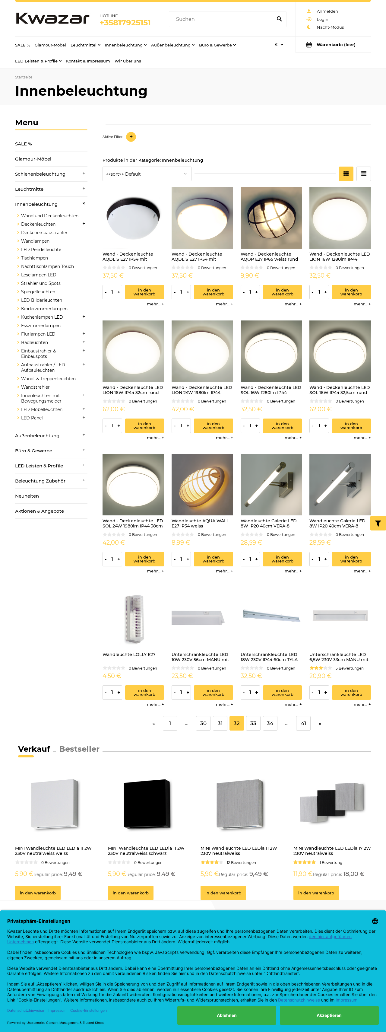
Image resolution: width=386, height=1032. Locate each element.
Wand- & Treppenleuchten (48, 378)
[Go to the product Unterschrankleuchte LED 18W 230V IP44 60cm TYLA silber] (271, 618)
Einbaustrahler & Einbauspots (38, 353)
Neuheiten (27, 496)
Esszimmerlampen (41, 325)
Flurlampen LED (38, 334)
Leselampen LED (38, 275)
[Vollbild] (363, 174)
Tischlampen (34, 258)
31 (220, 723)
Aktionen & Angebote (39, 511)
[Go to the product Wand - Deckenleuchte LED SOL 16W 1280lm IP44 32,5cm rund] (271, 351)
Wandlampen (35, 241)
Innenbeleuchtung (36, 204)
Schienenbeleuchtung (40, 174)
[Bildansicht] (346, 174)
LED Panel (32, 418)
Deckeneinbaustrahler (44, 232)
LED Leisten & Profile (39, 466)
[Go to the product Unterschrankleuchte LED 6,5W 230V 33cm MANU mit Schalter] (340, 618)
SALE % (23, 144)
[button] (155, 303)
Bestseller (79, 749)
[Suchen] (279, 19)
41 (303, 723)
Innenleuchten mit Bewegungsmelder (41, 398)
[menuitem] (22, 44)
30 (203, 723)
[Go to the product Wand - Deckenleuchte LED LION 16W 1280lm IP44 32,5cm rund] (340, 218)
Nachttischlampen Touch (47, 266)
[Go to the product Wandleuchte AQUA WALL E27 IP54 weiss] (202, 485)
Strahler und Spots (41, 283)
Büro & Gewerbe (33, 451)
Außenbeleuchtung (37, 435)
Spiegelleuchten (38, 292)
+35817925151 (125, 22)
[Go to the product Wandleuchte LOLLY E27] (133, 618)
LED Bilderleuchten (41, 300)
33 (253, 723)
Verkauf (34, 749)
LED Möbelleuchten (41, 409)
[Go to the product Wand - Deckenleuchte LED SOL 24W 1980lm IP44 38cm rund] (133, 485)
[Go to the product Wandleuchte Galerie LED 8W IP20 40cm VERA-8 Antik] (271, 485)
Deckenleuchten (38, 224)
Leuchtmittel (30, 189)
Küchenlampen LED (42, 317)
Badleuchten (34, 342)
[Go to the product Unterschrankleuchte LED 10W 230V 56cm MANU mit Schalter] (202, 618)
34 (270, 723)
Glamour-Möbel (33, 159)
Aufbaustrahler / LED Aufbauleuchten (43, 367)
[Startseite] (52, 19)
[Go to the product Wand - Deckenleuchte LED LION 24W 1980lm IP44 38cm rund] (202, 351)
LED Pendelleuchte (41, 249)
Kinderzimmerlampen (44, 308)
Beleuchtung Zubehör (40, 481)
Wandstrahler (35, 387)
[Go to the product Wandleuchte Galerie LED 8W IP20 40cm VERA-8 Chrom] (340, 485)
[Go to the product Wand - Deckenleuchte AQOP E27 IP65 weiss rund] (271, 218)
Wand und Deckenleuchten (49, 215)
